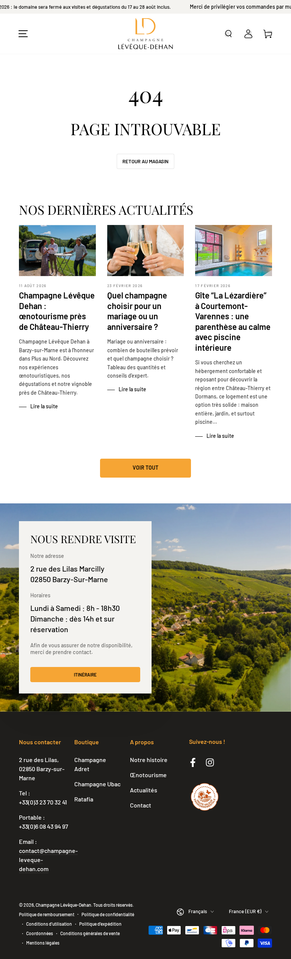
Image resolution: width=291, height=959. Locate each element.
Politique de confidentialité (107, 914)
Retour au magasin (145, 161)
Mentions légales (42, 942)
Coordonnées (39, 933)
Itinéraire (85, 674)
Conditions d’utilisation (49, 923)
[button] (228, 33)
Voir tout (145, 467)
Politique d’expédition (100, 923)
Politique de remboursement (46, 914)
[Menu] (23, 33)
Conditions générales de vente (90, 933)
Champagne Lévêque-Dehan (63, 904)
